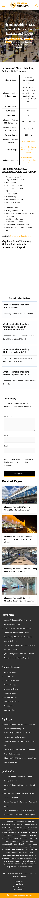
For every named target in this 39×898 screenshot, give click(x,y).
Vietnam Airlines (10, 697)
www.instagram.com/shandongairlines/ (28, 160)
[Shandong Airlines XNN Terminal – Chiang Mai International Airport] (19, 495)
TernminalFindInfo (13, 39)
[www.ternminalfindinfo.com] (19, 5)
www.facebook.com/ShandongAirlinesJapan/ (28, 150)
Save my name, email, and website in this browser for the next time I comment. (18, 462)
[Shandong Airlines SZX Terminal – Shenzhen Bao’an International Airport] (19, 586)
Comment (8, 416)
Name (7, 435)
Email (6, 446)
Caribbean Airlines (11, 706)
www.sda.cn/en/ (28, 141)
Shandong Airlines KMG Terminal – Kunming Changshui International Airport (18, 539)
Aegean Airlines (10, 672)
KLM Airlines (9, 676)
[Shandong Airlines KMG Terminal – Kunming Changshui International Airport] (19, 524)
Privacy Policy (18, 887)
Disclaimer (18, 884)
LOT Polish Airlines (11, 681)
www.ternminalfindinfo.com (21, 873)
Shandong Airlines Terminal (21, 236)
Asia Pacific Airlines (11, 702)
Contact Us (18, 890)
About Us (18, 881)
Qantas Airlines (10, 685)
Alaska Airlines (9, 710)
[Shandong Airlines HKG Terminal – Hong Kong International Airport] (19, 556)
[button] (36, 5)
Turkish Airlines (10, 693)
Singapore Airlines (11, 689)
